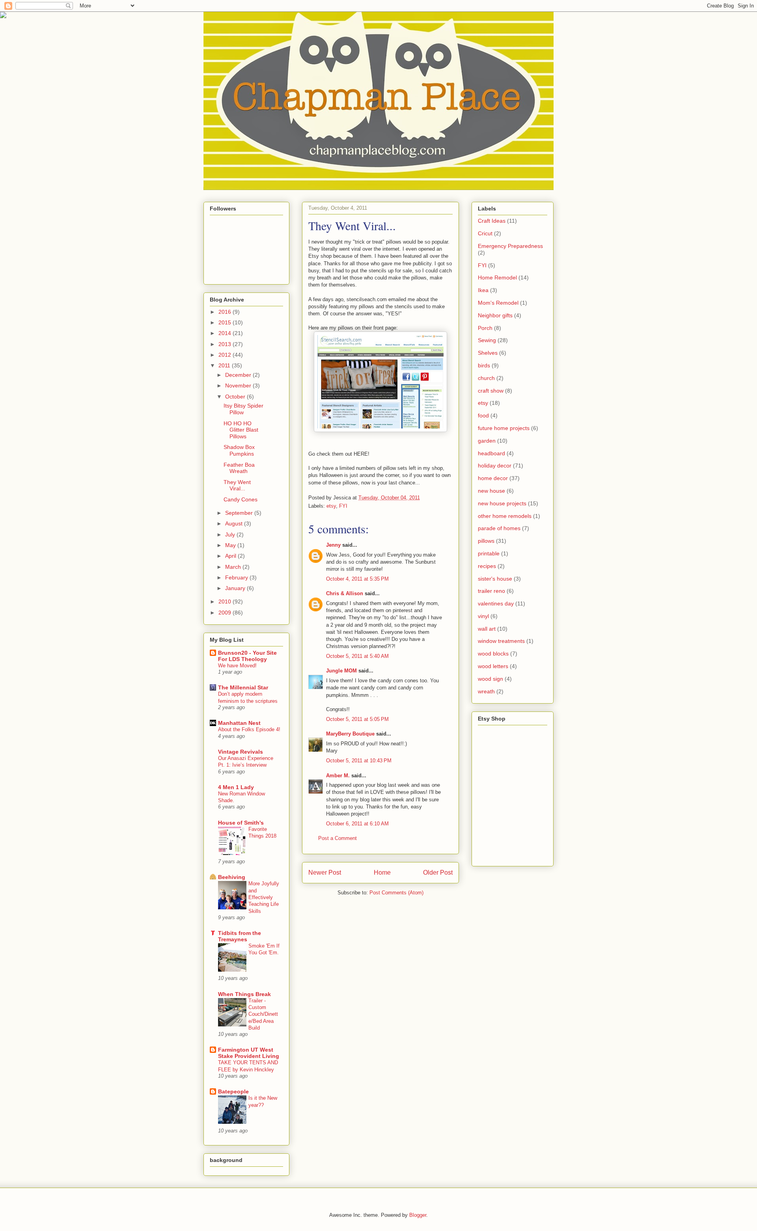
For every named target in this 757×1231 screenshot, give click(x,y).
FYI (343, 506)
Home (382, 872)
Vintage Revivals (240, 752)
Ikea (483, 290)
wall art (487, 629)
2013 (225, 344)
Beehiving (231, 877)
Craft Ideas (491, 221)
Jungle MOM (341, 671)
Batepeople (233, 1091)
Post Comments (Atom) (396, 893)
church (486, 378)
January (236, 588)
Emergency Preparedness (510, 246)
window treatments (501, 641)
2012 (225, 355)
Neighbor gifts (495, 315)
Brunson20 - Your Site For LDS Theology (247, 656)
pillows (486, 541)
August (234, 523)
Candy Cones (240, 499)
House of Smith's (241, 822)
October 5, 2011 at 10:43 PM (359, 761)
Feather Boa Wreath (239, 468)
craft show (490, 390)
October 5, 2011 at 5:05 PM (357, 719)
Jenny (333, 545)
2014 (225, 333)
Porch (485, 328)
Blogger (417, 1215)
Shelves (488, 353)
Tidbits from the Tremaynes (239, 936)
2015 (225, 322)
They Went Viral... (237, 485)
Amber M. (338, 775)
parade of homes (499, 528)
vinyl (483, 616)
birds (484, 365)
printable (489, 553)
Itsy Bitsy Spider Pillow (243, 408)
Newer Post (324, 872)
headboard (491, 453)
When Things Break (244, 994)
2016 (225, 312)
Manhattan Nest (239, 723)
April (231, 556)
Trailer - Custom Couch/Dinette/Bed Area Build (263, 1014)
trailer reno (491, 591)
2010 (225, 601)
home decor (493, 478)
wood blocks (493, 653)
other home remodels (504, 516)
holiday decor (494, 465)
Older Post (438, 872)
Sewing (487, 340)
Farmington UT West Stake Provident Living (248, 1053)
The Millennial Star (243, 687)
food (483, 415)
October (236, 396)
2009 (225, 612)
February (237, 577)
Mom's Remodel (498, 303)
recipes (487, 566)
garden (487, 441)
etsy (331, 506)
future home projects (504, 428)
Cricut (485, 233)
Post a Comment (337, 838)
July (231, 534)
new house (491, 491)
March (233, 567)
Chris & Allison (344, 593)
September (239, 513)
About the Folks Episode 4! (249, 729)
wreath (486, 691)
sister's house (495, 578)
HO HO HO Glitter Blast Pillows (241, 430)
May (231, 545)
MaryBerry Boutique (350, 734)
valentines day (496, 603)
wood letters (493, 666)
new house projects (502, 503)
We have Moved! (237, 666)
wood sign (490, 679)
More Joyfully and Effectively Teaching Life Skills (263, 897)
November (239, 385)
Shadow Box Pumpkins (239, 450)
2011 (225, 365)
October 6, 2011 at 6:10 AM (357, 824)
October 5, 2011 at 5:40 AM (357, 656)
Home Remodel (497, 277)
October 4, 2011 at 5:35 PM (357, 579)
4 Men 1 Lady (236, 787)
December (239, 375)
